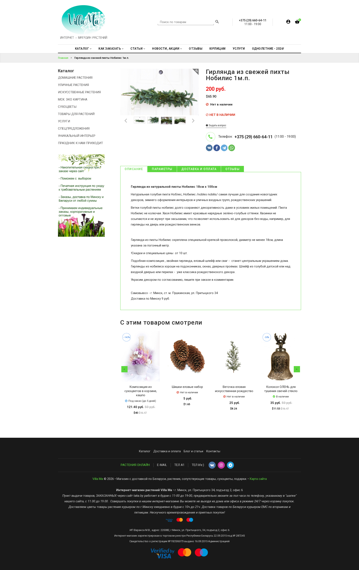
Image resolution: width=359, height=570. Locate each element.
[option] (139, 120)
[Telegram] (224, 148)
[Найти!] (217, 22)
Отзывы (232, 169)
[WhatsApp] (231, 148)
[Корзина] (297, 22)
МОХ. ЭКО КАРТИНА (72, 99)
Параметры (162, 169)
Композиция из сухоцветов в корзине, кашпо (140, 391)
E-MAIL (162, 465)
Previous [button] (124, 369)
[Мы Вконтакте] (212, 465)
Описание (134, 169)
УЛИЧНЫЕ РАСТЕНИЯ (73, 85)
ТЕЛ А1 (179, 465)
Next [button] (297, 369)
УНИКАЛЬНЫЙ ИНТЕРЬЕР (76, 136)
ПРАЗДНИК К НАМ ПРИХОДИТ (80, 143)
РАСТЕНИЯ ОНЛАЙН (135, 465)
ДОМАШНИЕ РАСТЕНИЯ (75, 78)
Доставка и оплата (199, 169)
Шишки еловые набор (187, 387)
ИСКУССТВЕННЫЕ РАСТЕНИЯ (79, 92)
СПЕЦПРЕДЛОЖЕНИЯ (74, 128)
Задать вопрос (217, 125)
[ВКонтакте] (209, 148)
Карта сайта (258, 479)
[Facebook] (216, 148)
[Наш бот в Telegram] (230, 465)
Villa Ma (97, 479)
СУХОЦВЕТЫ (67, 107)
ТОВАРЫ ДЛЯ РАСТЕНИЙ (76, 114)
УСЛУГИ (64, 121)
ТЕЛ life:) (198, 465)
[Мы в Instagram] (221, 465)
